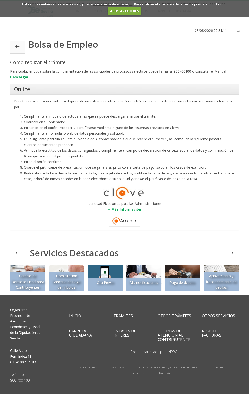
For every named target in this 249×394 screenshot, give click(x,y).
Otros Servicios (218, 316)
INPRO (173, 351)
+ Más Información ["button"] (124, 209)
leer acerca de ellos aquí (113, 4)
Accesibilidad (88, 367)
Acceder (128, 221)
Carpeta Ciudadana (80, 333)
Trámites (123, 316)
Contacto (217, 367)
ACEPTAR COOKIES (124, 11)
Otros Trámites (174, 316)
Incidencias (138, 373)
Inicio (75, 316)
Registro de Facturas (214, 333)
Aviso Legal (118, 367)
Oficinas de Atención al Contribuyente (174, 335)
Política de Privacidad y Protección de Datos (168, 367)
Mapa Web (166, 373)
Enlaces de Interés (124, 333)
